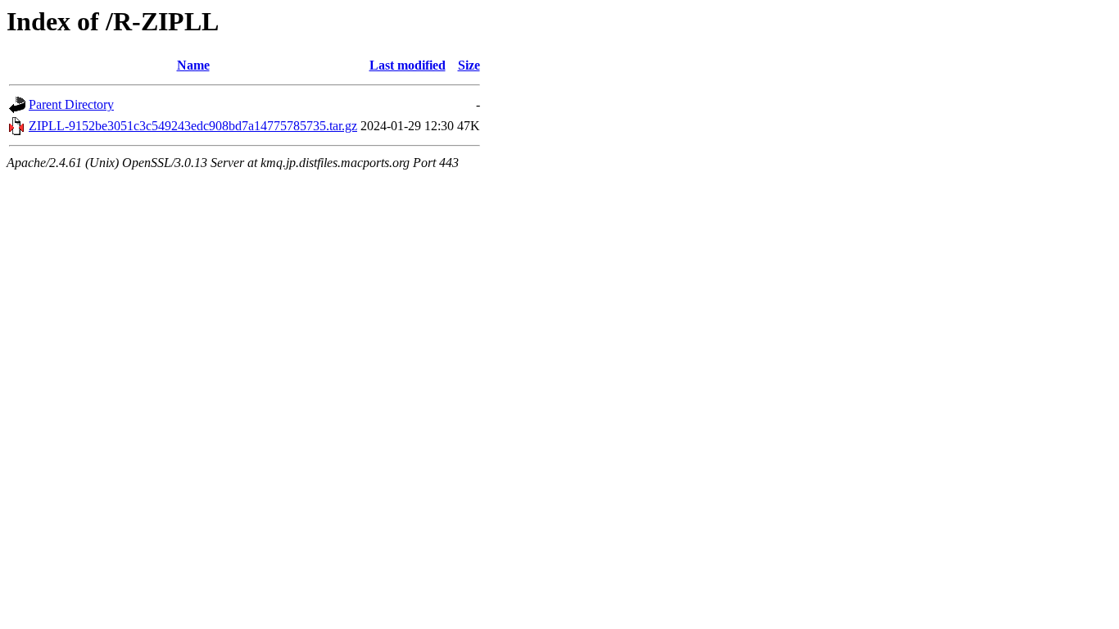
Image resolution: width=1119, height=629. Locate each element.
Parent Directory (71, 104)
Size (469, 65)
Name (193, 65)
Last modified (407, 65)
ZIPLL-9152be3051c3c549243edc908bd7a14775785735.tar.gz (193, 126)
